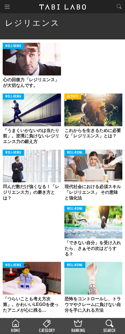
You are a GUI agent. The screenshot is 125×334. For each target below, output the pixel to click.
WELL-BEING (13, 46)
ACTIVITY (73, 97)
